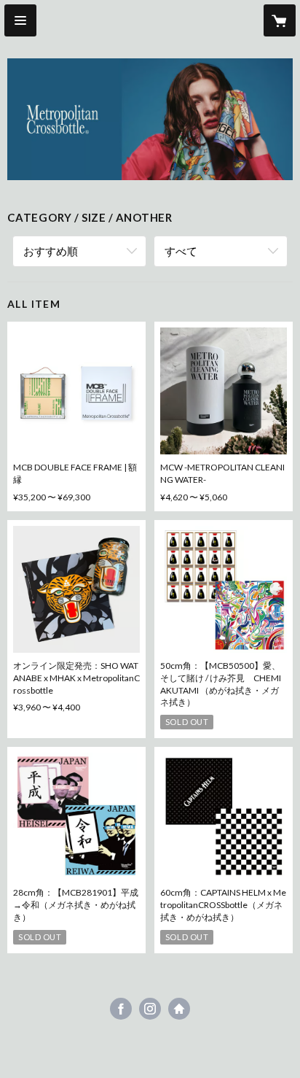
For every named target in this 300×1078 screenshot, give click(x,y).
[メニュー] (20, 20)
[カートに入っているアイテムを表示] (280, 20)
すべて (181, 250)
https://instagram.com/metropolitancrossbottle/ (150, 1009)
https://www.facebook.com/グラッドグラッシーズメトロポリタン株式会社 (121, 1009)
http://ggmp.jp (179, 1009)
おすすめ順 (50, 250)
